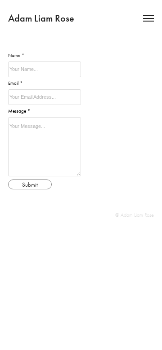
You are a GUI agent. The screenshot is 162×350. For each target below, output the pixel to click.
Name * (16, 55)
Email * (15, 83)
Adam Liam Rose (41, 18)
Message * (19, 111)
